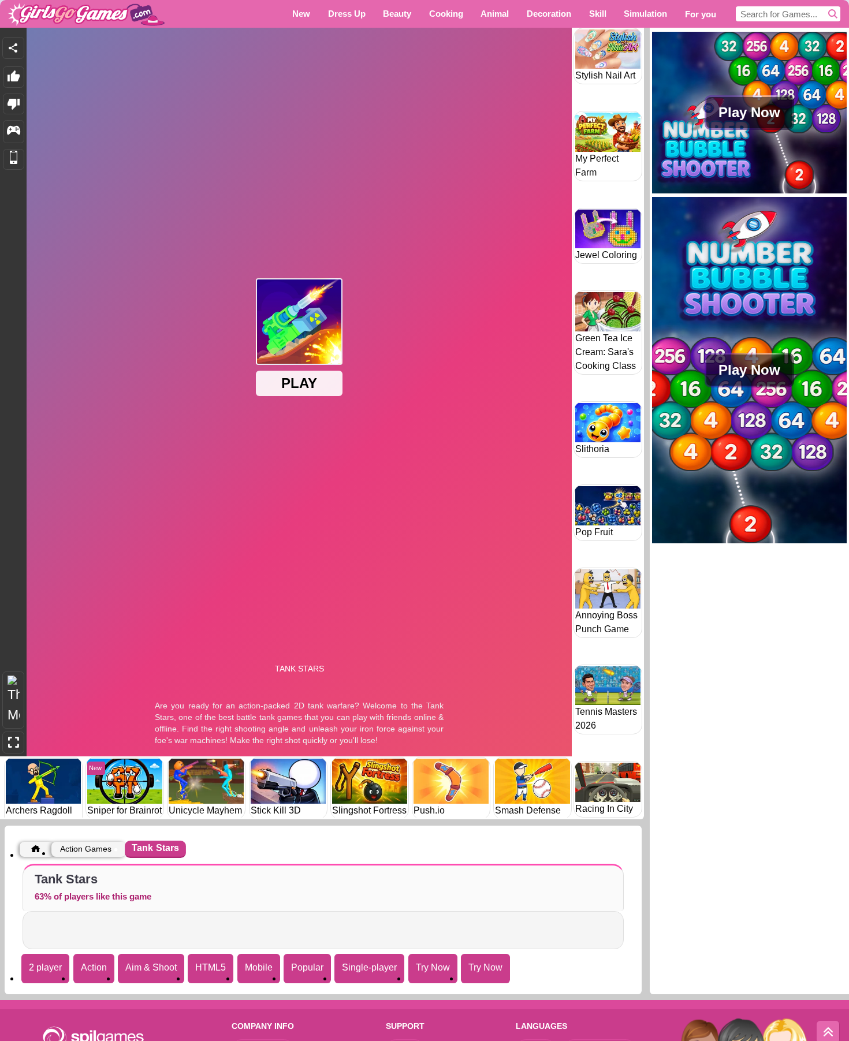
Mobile (259, 967)
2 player (45, 967)
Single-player (369, 967)
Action (94, 967)
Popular (307, 967)
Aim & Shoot (151, 967)
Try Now (433, 967)
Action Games (85, 848)
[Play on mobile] (13, 159)
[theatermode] (13, 700)
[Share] (13, 48)
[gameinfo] (13, 131)
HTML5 (210, 967)
